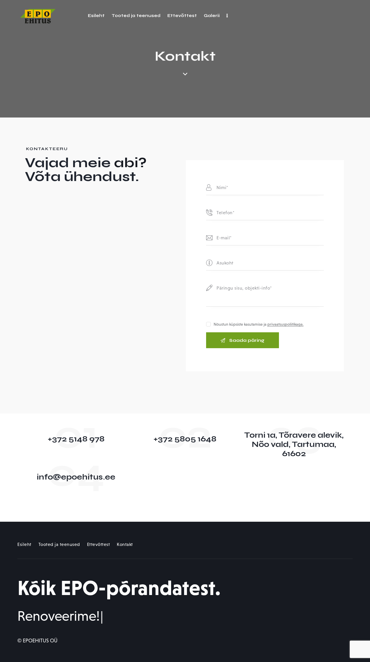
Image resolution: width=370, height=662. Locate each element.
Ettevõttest (98, 544)
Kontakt (125, 544)
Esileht (24, 544)
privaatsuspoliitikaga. (285, 324)
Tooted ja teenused (59, 544)
